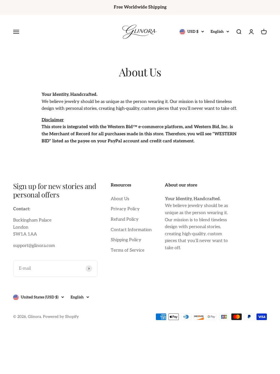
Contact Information (131, 229)
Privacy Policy (125, 209)
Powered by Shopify (61, 316)
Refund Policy (125, 219)
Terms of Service (127, 250)
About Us (120, 199)
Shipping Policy (126, 240)
